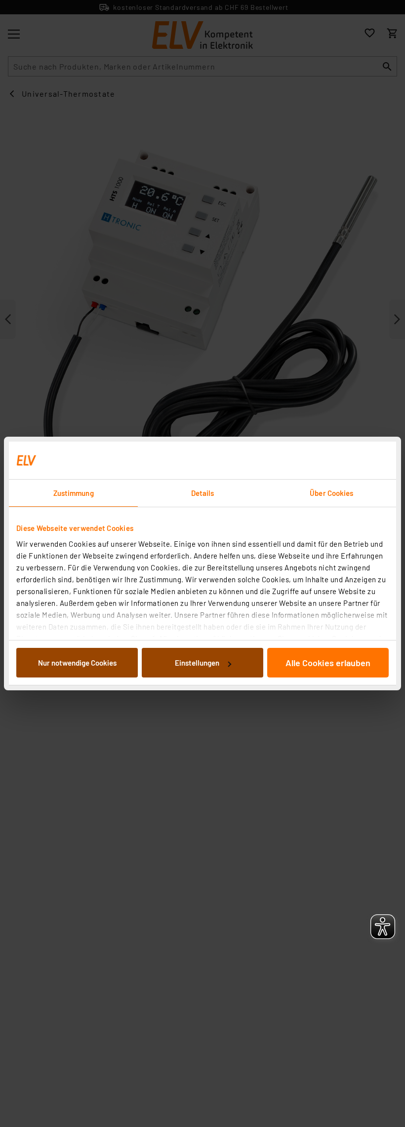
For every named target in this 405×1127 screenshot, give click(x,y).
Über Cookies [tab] (331, 492)
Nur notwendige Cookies (77, 662)
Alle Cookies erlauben (327, 662)
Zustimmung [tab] (73, 492)
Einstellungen (197, 662)
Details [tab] (202, 492)
